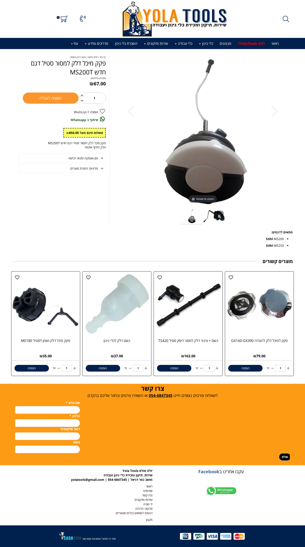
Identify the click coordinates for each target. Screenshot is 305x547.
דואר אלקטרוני (70, 429)
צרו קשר (147, 495)
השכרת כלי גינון (126, 43)
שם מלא (73, 403)
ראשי (275, 43)
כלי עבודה (184, 43)
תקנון (149, 520)
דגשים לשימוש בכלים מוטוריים (134, 513)
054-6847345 (160, 395)
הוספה (245, 368)
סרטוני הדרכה (143, 508)
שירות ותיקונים (157, 43)
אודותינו (147, 491)
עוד (75, 43)
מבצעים (225, 43)
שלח (285, 457)
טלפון (74, 416)
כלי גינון (207, 43)
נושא (76, 442)
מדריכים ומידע (97, 43)
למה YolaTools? (251, 43)
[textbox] (152, 391)
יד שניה (147, 504)
